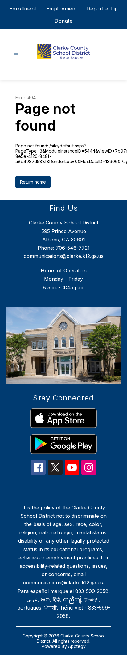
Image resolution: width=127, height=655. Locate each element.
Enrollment (22, 9)
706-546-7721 (73, 248)
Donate (63, 21)
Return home (33, 182)
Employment (61, 9)
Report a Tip (102, 9)
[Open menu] (15, 54)
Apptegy (77, 646)
